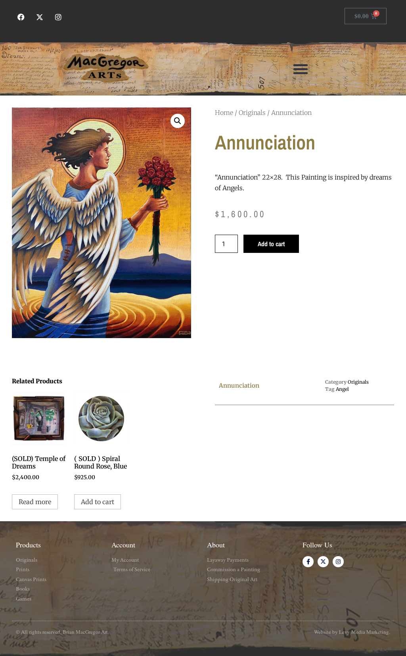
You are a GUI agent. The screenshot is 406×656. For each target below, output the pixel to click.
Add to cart (271, 243)
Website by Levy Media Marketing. (352, 631)
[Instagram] (58, 17)
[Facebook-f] (308, 561)
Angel (342, 389)
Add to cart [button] (97, 502)
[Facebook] (21, 17)
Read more (35, 502)
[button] (300, 69)
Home (224, 113)
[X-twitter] (40, 17)
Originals (252, 113)
